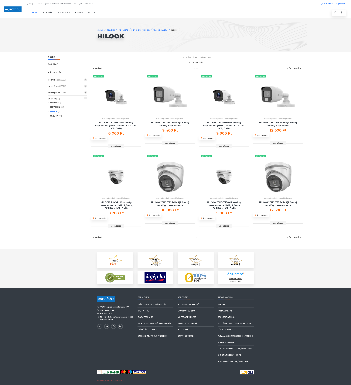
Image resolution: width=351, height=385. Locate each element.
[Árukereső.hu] (235, 275)
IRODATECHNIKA (145, 317)
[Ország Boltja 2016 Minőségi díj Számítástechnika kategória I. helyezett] (236, 259)
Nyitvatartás (225, 310)
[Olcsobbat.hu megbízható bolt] (195, 277)
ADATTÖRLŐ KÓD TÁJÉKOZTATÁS (233, 361)
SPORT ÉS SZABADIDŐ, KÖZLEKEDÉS (154, 323)
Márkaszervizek (226, 342)
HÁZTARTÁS (123, 30)
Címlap (100, 30)
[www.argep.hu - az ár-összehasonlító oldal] (155, 277)
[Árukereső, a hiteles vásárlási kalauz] (115, 277)
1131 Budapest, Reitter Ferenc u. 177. (61, 4)
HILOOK (55, 111)
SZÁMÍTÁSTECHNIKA (147, 329)
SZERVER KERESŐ (186, 336)
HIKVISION (57, 107)
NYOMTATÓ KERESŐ (187, 323)
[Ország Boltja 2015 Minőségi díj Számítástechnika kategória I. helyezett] (195, 259)
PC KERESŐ (183, 329)
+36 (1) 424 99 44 (35, 4)
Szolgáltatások (226, 317)
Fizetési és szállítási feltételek (234, 323)
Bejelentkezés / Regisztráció (334, 4)
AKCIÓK (91, 12)
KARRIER (79, 12)
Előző (98, 68)
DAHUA (55, 102)
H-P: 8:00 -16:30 (87, 4)
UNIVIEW (56, 116)
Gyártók (54, 98)
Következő (293, 68)
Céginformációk (226, 329)
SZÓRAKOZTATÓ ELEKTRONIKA (152, 336)
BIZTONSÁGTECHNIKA (140, 30)
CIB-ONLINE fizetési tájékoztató (235, 348)
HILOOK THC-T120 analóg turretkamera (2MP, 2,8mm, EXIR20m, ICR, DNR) (116, 205)
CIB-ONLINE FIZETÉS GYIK (229, 355)
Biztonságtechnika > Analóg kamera (116, 118)
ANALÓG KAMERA (160, 30)
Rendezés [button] (198, 62)
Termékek (57, 79)
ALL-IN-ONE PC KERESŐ (188, 304)
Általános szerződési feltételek (235, 336)
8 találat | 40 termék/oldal (197, 57)
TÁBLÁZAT (53, 64)
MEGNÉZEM (116, 146)
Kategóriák (57, 86)
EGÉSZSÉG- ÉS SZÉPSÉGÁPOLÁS (152, 304)
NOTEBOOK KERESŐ (187, 317)
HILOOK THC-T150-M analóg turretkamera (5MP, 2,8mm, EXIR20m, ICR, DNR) (224, 205)
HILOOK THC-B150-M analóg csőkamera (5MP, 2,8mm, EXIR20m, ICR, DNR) (224, 125)
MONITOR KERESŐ (186, 310)
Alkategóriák (57, 92)
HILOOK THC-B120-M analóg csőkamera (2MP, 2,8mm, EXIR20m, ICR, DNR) (116, 125)
